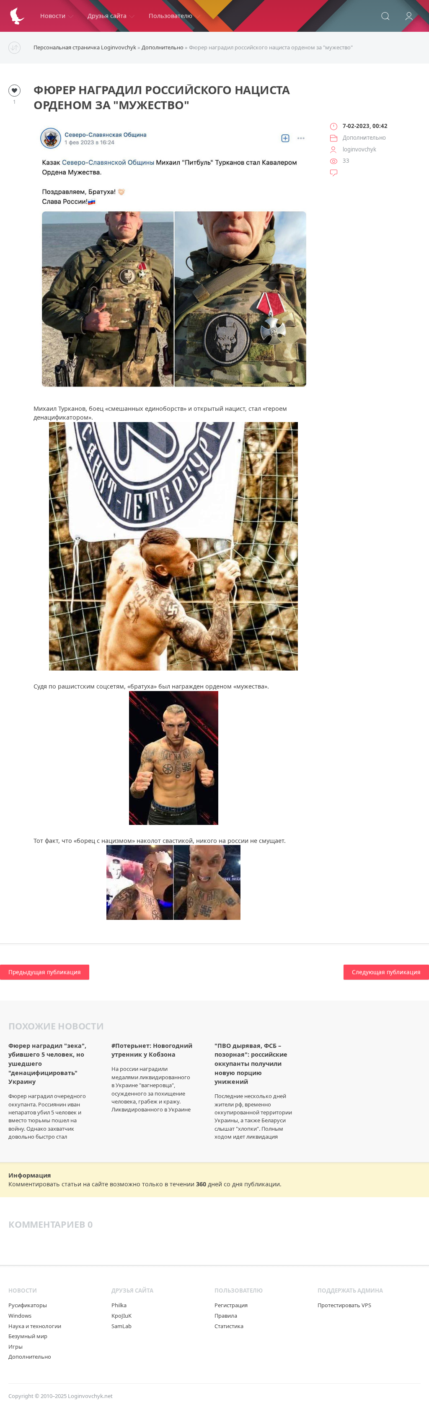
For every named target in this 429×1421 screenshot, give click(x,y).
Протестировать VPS (344, 1305)
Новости (52, 16)
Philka (119, 1305)
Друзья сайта (107, 16)
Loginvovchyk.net (90, 1396)
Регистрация (231, 1305)
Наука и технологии (34, 1326)
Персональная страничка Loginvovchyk (85, 47)
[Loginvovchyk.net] (17, 16)
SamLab (121, 1326)
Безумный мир (27, 1336)
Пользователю (170, 16)
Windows (19, 1315)
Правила (225, 1315)
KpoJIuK (121, 1315)
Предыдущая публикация (44, 972)
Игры (15, 1346)
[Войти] (409, 16)
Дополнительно (162, 47)
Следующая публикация (386, 972)
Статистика (228, 1326)
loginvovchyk (359, 149)
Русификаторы (27, 1305)
